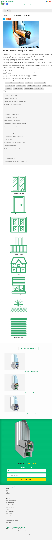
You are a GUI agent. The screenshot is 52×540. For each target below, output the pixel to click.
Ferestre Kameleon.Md (40, 82)
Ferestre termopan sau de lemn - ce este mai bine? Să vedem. (16, 151)
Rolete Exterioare (18, 294)
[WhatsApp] (2, 4)
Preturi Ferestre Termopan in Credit (11, 126)
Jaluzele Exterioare (18, 337)
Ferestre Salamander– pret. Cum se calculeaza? (13, 133)
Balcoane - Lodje (19, 254)
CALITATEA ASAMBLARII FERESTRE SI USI (12, 104)
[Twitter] (4, 19)
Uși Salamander (18, 213)
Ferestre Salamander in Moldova (10, 117)
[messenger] (7, 4)
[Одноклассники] (7, 19)
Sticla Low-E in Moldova (9, 111)
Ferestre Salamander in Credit (10, 145)
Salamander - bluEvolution (12, 524)
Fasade (18, 274)
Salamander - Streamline (12, 520)
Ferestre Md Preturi (21, 85)
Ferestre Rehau (29, 82)
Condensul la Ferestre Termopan (10, 98)
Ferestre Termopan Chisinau (34, 85)
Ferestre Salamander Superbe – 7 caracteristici (13, 136)
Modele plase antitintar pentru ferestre (12, 120)
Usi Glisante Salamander (19, 234)
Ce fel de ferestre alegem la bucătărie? (12, 148)
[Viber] (4, 4)
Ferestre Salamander (19, 82)
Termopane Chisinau (18, 88)
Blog (8, 10)
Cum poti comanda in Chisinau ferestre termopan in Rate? (15, 161)
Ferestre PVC (9, 82)
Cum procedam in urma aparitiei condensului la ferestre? (15, 123)
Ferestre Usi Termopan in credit (10, 95)
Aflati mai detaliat (26, 479)
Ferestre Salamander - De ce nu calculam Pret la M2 (14, 142)
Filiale (7, 495)
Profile (7, 490)
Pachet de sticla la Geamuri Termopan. (12, 114)
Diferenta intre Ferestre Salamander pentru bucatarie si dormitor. (17, 129)
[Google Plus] (9, 19)
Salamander (8, 88)
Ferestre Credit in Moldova (9, 158)
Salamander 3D (9, 522)
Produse (8, 488)
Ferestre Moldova (29, 88)
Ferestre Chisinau (39, 88)
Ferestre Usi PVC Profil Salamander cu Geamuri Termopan (15, 101)
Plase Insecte (18, 315)
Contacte (8, 493)
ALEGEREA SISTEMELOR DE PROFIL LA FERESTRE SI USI (15, 107)
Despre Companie (10, 487)
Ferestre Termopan (10, 85)
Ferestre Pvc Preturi (8, 139)
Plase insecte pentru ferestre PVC (11, 155)
